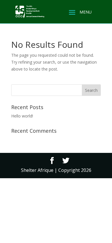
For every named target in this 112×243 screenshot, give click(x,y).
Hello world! (22, 116)
